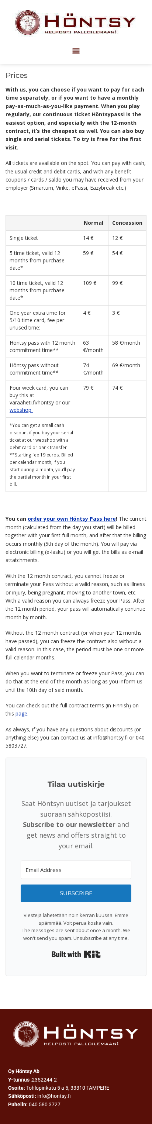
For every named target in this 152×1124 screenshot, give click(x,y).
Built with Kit (76, 954)
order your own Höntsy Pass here (72, 518)
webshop (21, 409)
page (21, 713)
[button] (76, 50)
